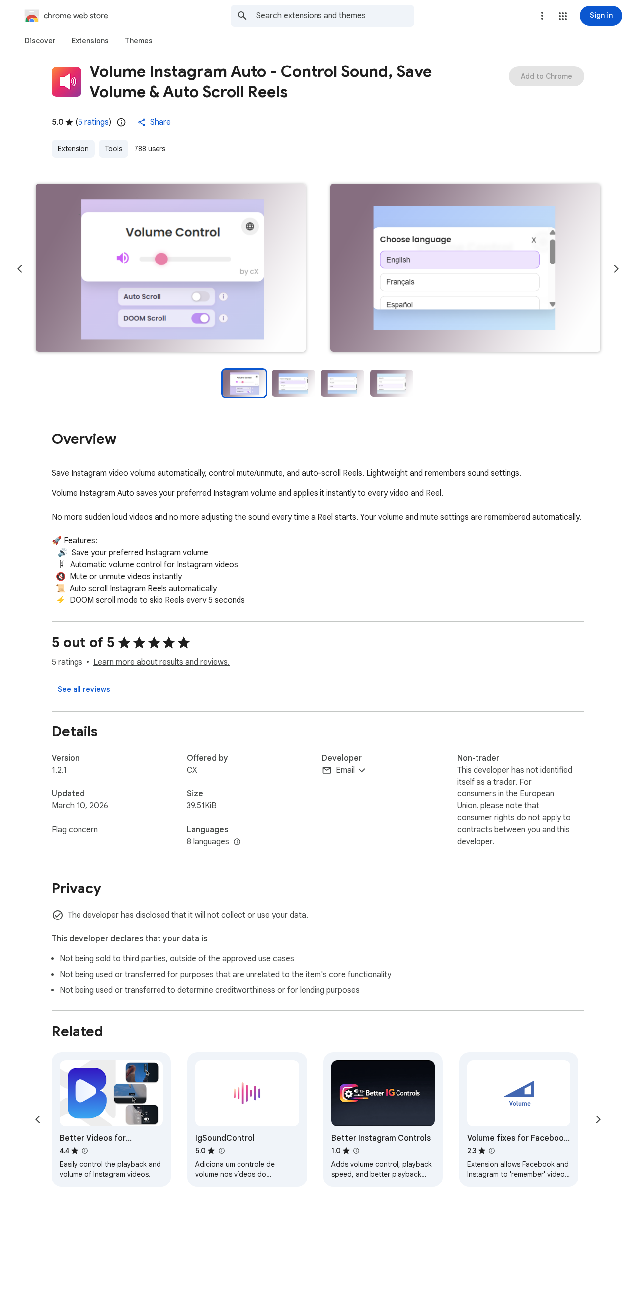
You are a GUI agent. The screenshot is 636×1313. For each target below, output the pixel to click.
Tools (113, 148)
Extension (73, 148)
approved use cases (258, 959)
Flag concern (75, 830)
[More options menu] (542, 16)
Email (345, 770)
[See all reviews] (84, 689)
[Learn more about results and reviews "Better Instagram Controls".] (356, 1151)
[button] (563, 16)
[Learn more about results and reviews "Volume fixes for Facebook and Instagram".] (492, 1151)
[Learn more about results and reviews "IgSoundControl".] (221, 1151)
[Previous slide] (20, 269)
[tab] (40, 41)
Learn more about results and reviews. (161, 662)
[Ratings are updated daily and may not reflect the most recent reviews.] (121, 122)
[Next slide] (616, 269)
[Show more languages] (237, 842)
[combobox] (335, 16)
